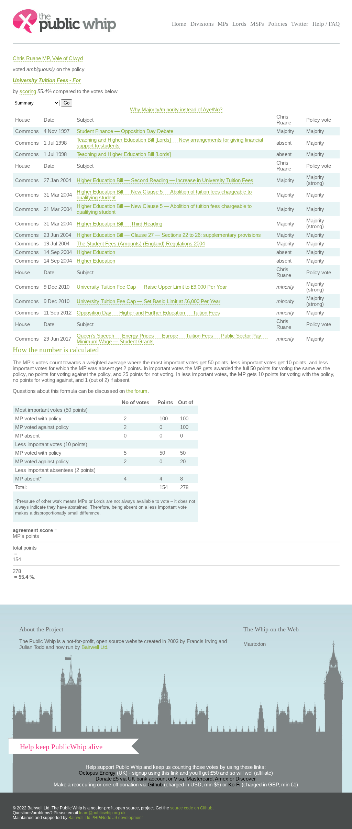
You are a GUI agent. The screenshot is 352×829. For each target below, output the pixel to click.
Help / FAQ (326, 24)
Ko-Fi (234, 784)
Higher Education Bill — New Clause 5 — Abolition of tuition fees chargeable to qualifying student (164, 194)
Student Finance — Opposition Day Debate (125, 131)
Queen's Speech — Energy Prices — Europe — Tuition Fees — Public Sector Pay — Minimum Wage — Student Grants (172, 338)
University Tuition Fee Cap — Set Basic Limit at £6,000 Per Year (148, 301)
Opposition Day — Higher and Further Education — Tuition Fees (148, 313)
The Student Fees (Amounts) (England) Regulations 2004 (141, 243)
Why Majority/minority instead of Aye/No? (176, 109)
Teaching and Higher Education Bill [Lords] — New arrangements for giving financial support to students (170, 142)
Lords (239, 24)
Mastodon (254, 644)
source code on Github (191, 808)
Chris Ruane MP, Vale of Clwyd (48, 58)
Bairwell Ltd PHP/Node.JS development (105, 817)
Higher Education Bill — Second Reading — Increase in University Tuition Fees (165, 180)
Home (179, 24)
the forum (136, 391)
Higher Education (96, 252)
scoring (28, 91)
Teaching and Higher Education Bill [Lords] (124, 154)
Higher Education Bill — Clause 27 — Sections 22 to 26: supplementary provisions (169, 235)
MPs (223, 24)
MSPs (257, 24)
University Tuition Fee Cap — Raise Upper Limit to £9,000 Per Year (152, 287)
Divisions (202, 24)
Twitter (299, 24)
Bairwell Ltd (94, 647)
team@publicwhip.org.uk (102, 812)
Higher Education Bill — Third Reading (119, 223)
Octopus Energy (97, 773)
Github (155, 784)
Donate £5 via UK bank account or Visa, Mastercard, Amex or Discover (176, 779)
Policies (277, 24)
